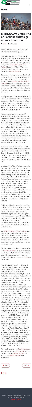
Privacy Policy (16, 399)
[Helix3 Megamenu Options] (30, 5)
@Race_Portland (19, 353)
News (4, 44)
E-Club (27, 257)
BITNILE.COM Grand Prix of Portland (15, 231)
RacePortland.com (15, 71)
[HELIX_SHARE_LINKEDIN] (5, 373)
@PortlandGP (20, 351)
